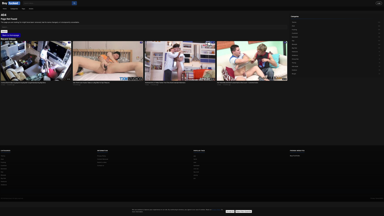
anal (195, 162)
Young (336, 63)
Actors (31, 9)
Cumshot (336, 33)
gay (195, 156)
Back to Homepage (10, 35)
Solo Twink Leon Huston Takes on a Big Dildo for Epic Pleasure (91, 82)
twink (195, 159)
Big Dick (336, 48)
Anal (336, 26)
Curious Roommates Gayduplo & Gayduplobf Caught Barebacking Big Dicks (23, 82)
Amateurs (336, 55)
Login (378, 3)
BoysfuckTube (295, 155)
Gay (336, 40)
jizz (195, 178)
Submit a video (101, 162)
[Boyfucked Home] (11, 3)
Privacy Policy (101, 156)
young (196, 175)
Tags (23, 9)
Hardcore (336, 51)
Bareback (336, 37)
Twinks (336, 22)
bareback (196, 165)
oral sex (196, 169)
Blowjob (336, 44)
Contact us (100, 165)
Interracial (336, 66)
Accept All (230, 211)
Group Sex (336, 59)
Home (5, 9)
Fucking (336, 29)
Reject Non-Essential (243, 211)
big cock (196, 172)
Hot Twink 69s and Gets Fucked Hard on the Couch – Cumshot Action (237, 82)
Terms (377, 198)
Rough (336, 73)
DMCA (381, 198)
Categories (14, 9)
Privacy (373, 198)
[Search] (74, 3)
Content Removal (102, 159)
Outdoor (336, 70)
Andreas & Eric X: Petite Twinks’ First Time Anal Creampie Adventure (165, 82)
